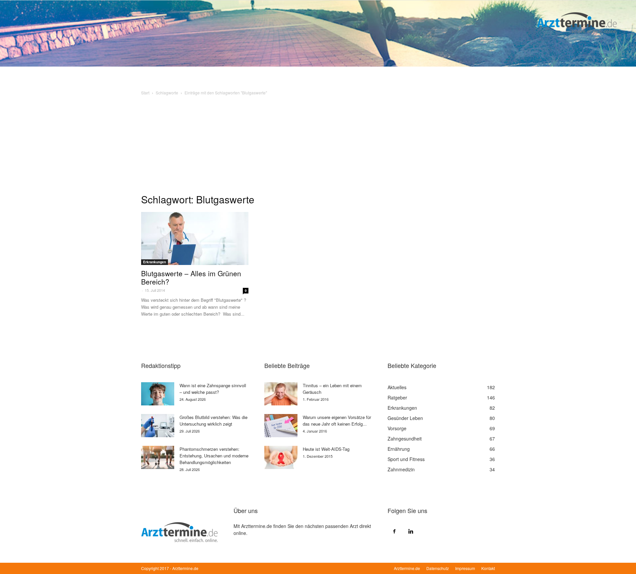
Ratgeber (397, 397)
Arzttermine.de (407, 568)
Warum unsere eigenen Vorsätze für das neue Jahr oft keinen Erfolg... (337, 420)
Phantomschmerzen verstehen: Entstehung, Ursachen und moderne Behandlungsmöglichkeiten (214, 455)
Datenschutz (437, 568)
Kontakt (488, 568)
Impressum (465, 568)
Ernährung (399, 448)
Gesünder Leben (405, 418)
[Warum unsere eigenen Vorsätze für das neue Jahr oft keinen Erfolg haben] (280, 425)
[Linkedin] (410, 531)
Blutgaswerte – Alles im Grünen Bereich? (191, 277)
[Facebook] (394, 531)
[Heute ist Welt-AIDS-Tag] (280, 457)
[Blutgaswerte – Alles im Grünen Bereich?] (194, 238)
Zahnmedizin (401, 469)
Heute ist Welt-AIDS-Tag (326, 449)
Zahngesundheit (405, 438)
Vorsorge (397, 428)
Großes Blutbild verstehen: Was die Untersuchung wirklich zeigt (213, 420)
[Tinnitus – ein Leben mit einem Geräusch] (280, 393)
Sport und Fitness (406, 459)
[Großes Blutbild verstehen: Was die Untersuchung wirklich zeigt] (157, 425)
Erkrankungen (154, 262)
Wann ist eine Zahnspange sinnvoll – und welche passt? (213, 388)
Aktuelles (397, 387)
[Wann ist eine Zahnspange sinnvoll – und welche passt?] (157, 393)
